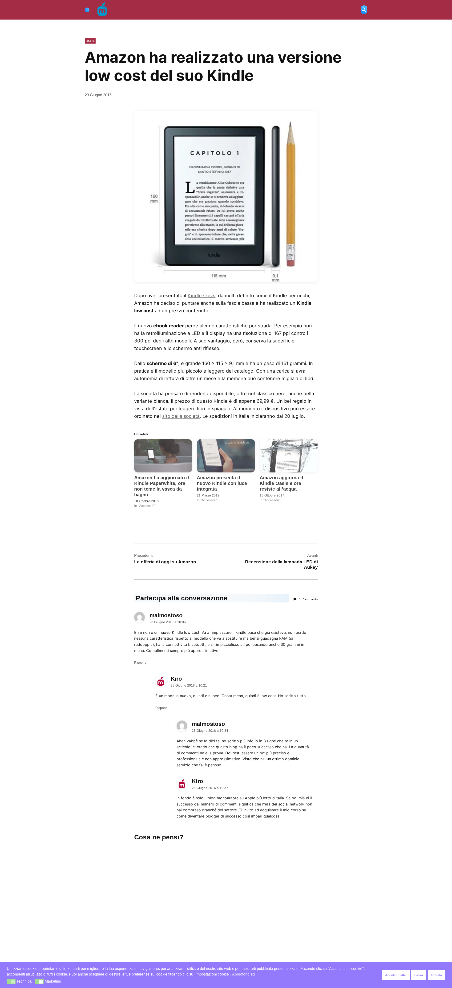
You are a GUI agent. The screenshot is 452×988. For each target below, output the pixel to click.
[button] (226, 196)
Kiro (176, 678)
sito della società (181, 416)
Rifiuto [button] (436, 975)
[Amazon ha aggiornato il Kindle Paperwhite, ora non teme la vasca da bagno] (163, 455)
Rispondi (140, 662)
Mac (90, 41)
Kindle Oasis (201, 295)
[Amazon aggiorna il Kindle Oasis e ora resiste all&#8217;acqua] (289, 455)
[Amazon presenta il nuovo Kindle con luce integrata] (226, 455)
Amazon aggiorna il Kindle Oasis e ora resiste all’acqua (281, 483)
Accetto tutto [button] (395, 975)
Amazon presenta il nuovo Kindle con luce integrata (222, 483)
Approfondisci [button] (243, 974)
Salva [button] (418, 975)
